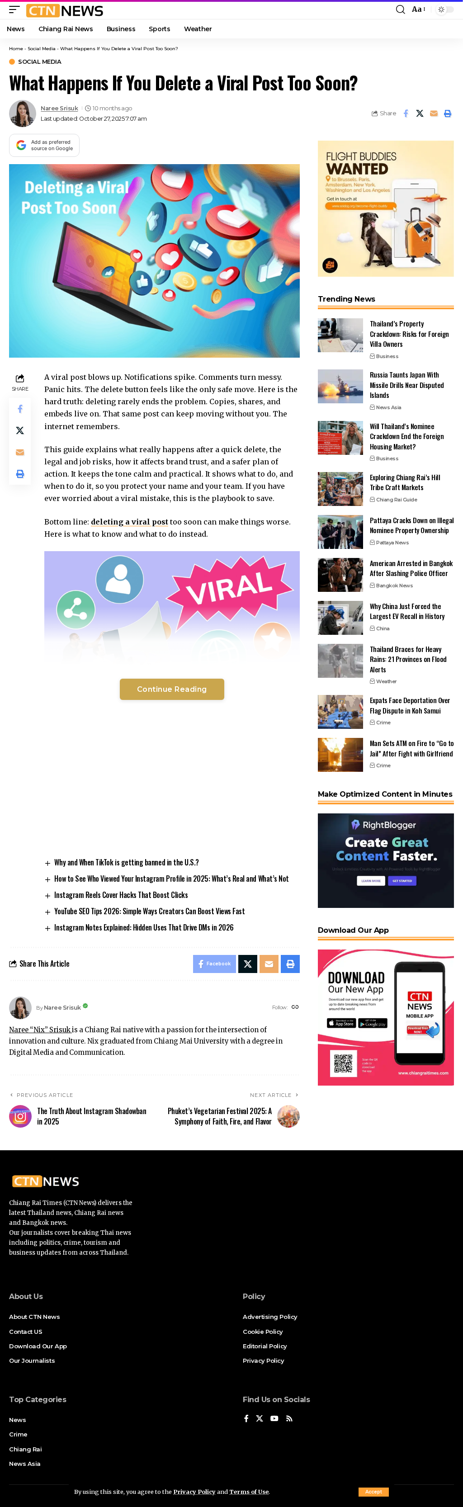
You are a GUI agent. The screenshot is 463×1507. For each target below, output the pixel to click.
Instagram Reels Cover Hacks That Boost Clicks (121, 894)
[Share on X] (419, 113)
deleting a (129, 521)
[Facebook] (246, 1419)
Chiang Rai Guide (396, 499)
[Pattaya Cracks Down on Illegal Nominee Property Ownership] (340, 532)
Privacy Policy (194, 1491)
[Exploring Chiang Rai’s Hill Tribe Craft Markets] (340, 489)
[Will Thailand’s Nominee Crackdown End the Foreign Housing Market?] (340, 438)
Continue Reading (172, 689)
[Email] (433, 113)
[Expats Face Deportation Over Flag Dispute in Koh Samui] (340, 712)
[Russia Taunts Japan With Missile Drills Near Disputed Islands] (340, 386)
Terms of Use (249, 1491)
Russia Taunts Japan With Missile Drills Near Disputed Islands (407, 384)
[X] (260, 1419)
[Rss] (289, 1419)
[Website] (295, 1007)
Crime (383, 722)
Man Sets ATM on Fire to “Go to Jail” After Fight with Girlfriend (412, 748)
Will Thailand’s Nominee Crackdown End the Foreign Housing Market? (407, 436)
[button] (374, 1492)
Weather (386, 681)
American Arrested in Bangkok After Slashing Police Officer (411, 568)
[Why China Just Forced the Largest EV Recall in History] (340, 618)
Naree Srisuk (59, 108)
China (383, 628)
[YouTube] (274, 1419)
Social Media (42, 49)
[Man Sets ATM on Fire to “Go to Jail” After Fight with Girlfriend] (340, 755)
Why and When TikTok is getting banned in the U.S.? (126, 862)
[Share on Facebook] (405, 113)
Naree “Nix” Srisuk (40, 1030)
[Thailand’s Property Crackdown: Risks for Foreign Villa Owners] (340, 335)
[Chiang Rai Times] (64, 9)
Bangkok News (394, 585)
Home (16, 49)
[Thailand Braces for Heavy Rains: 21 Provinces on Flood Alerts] (340, 661)
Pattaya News (392, 542)
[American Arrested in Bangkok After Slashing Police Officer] (340, 575)
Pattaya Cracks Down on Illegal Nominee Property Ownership (412, 525)
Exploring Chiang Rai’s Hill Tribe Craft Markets (405, 482)
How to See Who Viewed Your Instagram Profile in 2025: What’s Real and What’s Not (171, 878)
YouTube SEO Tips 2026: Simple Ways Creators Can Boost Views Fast (149, 911)
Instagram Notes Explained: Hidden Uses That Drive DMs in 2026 (143, 927)
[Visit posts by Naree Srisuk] (22, 113)
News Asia (389, 407)
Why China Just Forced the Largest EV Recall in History (407, 611)
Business (387, 356)
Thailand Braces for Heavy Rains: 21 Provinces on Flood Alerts (408, 659)
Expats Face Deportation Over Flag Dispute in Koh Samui (410, 705)
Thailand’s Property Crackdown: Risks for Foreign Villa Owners (409, 333)
